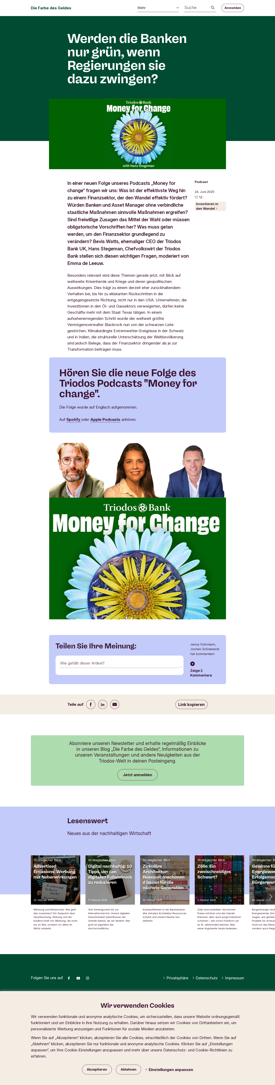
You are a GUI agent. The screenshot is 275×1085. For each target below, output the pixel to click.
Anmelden (232, 8)
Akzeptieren (97, 1069)
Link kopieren (191, 704)
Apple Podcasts (105, 419)
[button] (270, 896)
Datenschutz (207, 978)
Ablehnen (128, 1069)
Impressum (234, 978)
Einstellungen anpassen (171, 1069)
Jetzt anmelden (137, 774)
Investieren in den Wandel (207, 206)
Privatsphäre (177, 978)
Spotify (73, 419)
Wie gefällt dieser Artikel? (82, 663)
